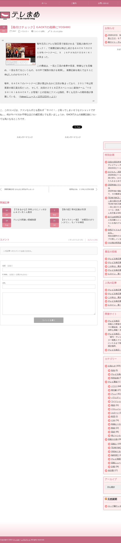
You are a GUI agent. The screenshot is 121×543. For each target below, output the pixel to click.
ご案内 (73, 3)
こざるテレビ (26, 540)
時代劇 (114, 390)
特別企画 (115, 378)
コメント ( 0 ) (92, 240)
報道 (113, 405)
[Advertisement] (25, 158)
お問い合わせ (103, 3)
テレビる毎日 (114, 321)
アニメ (114, 394)
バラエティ (25, 31)
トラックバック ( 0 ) (75, 240)
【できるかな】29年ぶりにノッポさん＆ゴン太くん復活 (30, 210)
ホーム (44, 3)
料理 (113, 416)
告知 (113, 370)
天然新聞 (112, 499)
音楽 (113, 432)
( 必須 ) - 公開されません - (15, 274)
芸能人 (114, 444)
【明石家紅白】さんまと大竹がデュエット (19, 189)
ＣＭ (113, 420)
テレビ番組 (113, 382)
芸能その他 (113, 439)
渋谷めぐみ (116, 451)
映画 (113, 428)
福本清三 (115, 455)
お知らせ (112, 366)
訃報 (113, 466)
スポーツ (115, 413)
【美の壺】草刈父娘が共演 (73, 209)
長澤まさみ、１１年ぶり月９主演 (81, 189)
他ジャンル (116, 435)
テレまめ (16, 540)
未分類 (111, 470)
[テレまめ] (20, 19)
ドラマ (114, 386)
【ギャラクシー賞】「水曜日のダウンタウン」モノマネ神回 (77, 220)
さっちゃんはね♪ (57, 31)
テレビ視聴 (116, 459)
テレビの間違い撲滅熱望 (24, 219)
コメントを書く (39, 31)
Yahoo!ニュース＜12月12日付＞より (38, 96)
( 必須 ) (7, 266)
